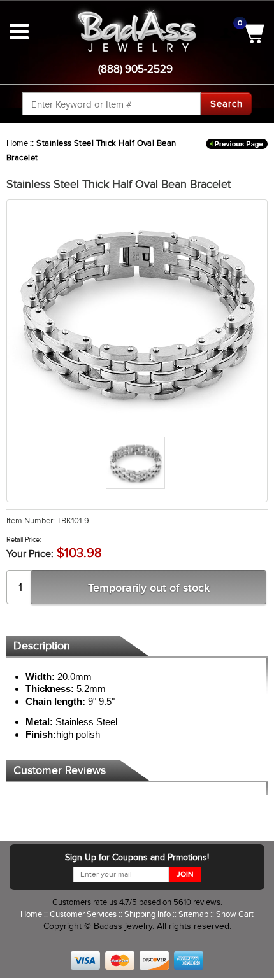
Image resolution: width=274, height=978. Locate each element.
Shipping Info (148, 914)
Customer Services (84, 914)
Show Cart (235, 914)
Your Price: (30, 554)
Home (17, 143)
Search (226, 104)
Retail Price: (23, 539)
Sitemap (194, 914)
